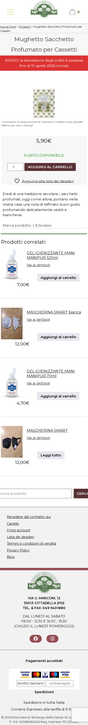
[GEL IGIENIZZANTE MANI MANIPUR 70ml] (12, 397)
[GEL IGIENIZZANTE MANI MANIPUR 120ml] (12, 279)
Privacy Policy (18, 550)
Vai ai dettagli (38, 265)
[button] (10, 12)
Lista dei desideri (20, 537)
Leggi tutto (51, 455)
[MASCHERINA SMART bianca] (12, 338)
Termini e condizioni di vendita (31, 543)
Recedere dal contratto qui (29, 517)
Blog (11, 557)
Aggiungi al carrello (50, 167)
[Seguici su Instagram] (52, 639)
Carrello (13, 524)
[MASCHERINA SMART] (12, 456)
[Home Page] (44, 17)
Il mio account (18, 530)
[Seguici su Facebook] (36, 639)
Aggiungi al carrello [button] (58, 277)
